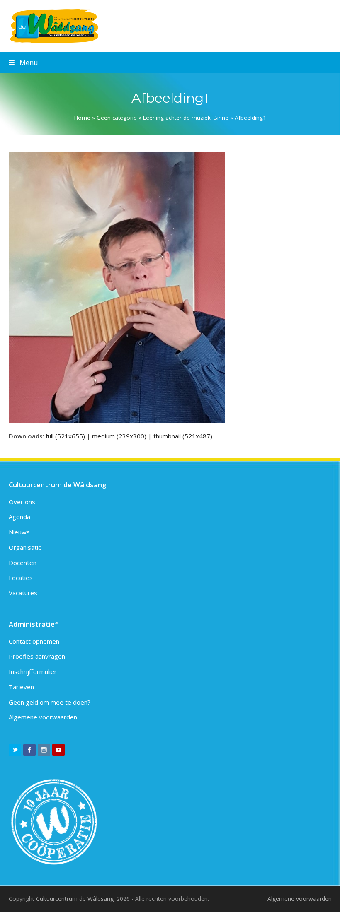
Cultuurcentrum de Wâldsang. (75, 898)
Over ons (22, 502)
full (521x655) (65, 436)
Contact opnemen (34, 641)
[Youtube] (58, 750)
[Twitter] (15, 750)
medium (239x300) (119, 436)
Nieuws (19, 532)
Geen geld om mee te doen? (49, 702)
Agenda (19, 517)
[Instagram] (44, 750)
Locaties (21, 577)
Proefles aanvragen (37, 656)
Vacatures (23, 593)
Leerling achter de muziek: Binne (185, 117)
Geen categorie (117, 117)
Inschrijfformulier (33, 671)
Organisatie (25, 547)
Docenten (22, 562)
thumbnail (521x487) (182, 436)
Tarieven (21, 687)
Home (82, 117)
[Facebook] (29, 750)
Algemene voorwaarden (43, 717)
